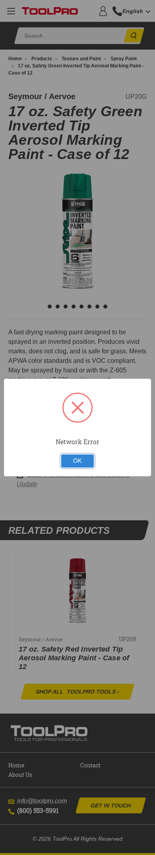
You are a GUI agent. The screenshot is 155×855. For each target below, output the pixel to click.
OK (77, 461)
